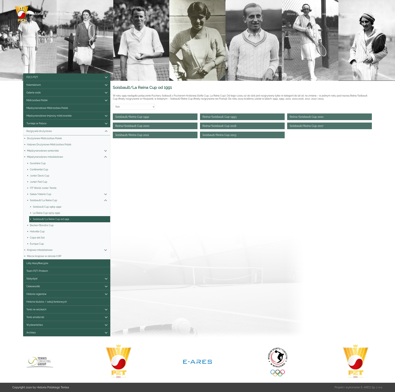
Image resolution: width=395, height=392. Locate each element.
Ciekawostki (33, 286)
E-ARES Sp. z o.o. (372, 387)
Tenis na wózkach (36, 309)
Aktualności (329, 14)
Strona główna (296, 14)
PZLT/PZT (32, 77)
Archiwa (31, 332)
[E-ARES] (197, 361)
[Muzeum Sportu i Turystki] (276, 361)
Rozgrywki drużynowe (39, 131)
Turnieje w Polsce (36, 123)
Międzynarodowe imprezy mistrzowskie (49, 115)
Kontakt (375, 14)
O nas (363, 14)
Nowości (314, 14)
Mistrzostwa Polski (36, 100)
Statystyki (31, 278)
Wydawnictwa (34, 324)
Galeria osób (33, 92)
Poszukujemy (348, 14)
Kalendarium (33, 84)
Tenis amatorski (35, 317)
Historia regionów (36, 294)
